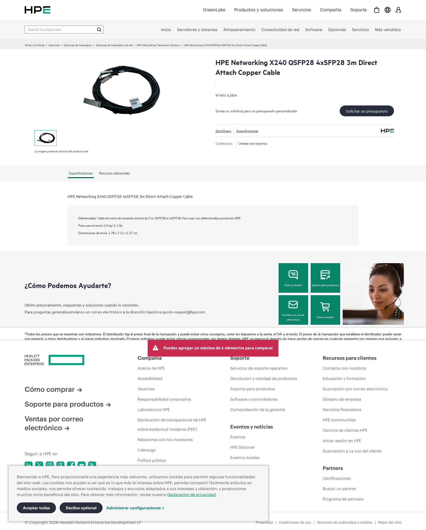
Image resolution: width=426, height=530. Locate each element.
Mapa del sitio (389, 522)
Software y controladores (254, 399)
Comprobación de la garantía (257, 409)
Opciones (54, 45)
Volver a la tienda (34, 45)
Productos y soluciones (258, 10)
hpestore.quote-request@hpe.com (175, 311)
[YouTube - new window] (82, 465)
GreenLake (214, 10)
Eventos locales (244, 457)
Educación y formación (344, 378)
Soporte (358, 10)
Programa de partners (343, 498)
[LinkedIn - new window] (29, 465)
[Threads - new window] (60, 465)
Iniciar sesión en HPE (342, 440)
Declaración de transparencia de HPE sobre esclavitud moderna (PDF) (172, 424)
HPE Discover (242, 447)
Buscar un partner (339, 488)
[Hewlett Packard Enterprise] (37, 9)
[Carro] (377, 9)
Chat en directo (293, 285)
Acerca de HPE (151, 368)
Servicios (301, 10)
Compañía (330, 10)
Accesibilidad (150, 378)
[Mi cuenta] (398, 9)
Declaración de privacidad (191, 494)
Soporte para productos (325, 285)
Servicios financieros (342, 409)
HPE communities (339, 419)
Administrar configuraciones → (135, 507)
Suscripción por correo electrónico (355, 388)
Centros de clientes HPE (345, 430)
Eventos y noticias (251, 427)
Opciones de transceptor (78, 45)
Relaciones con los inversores (165, 439)
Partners (333, 468)
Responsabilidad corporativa (164, 399)
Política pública (152, 460)
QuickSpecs (223, 130)
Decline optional (81, 507)
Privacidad (264, 522)
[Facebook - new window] (71, 465)
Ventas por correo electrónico (54, 423)
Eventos (237, 436)
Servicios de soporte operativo (258, 368)
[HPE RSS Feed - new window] (92, 465)
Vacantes (146, 388)
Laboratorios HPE (154, 409)
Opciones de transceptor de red (114, 45)
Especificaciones (247, 130)
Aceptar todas (36, 507)
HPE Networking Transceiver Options (158, 45)
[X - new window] (39, 465)
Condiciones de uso (295, 522)
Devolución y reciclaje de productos (263, 378)
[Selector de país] (387, 9)
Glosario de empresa (342, 399)
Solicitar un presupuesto (367, 111)
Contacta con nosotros (344, 368)
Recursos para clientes (349, 358)
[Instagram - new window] (50, 465)
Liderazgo (147, 449)
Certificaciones (337, 478)
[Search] (99, 30)
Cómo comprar (325, 317)
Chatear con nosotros (252, 143)
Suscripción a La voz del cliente (352, 450)
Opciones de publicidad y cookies (344, 522)
